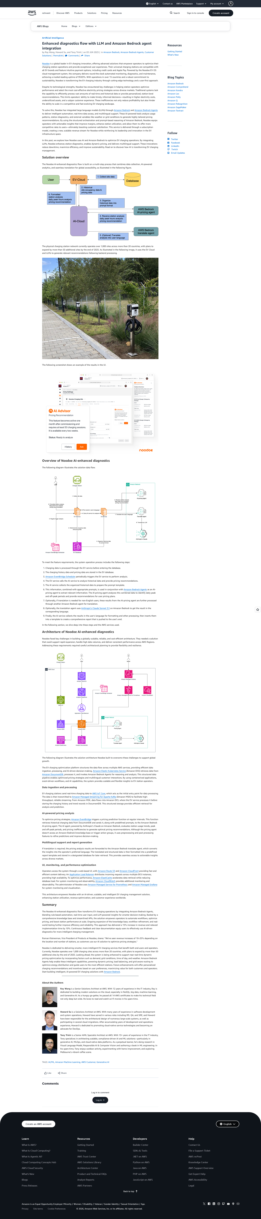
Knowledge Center (198, 1162)
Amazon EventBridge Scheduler (60, 576)
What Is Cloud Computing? (36, 1150)
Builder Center (140, 1144)
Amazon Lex (173, 93)
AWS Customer (88, 1062)
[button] (63, 13)
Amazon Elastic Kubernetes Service (109, 771)
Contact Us (194, 1144)
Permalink (58, 55)
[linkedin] (214, 1204)
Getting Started (175, 51)
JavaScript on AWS (143, 1179)
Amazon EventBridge (81, 819)
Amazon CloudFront (129, 871)
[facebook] (209, 1204)
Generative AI (103, 1062)
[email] (238, 1204)
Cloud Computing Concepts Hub (39, 1162)
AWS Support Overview (200, 1168)
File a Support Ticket (199, 1150)
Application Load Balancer (81, 874)
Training (81, 1150)
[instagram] (219, 1204)
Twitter (174, 139)
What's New (173, 54)
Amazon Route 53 (106, 871)
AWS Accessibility (197, 1179)
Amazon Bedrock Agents (146, 110)
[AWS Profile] (230, 3)
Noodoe (46, 63)
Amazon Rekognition (177, 103)
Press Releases (29, 1185)
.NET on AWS (140, 1156)
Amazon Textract (175, 110)
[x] (204, 1204)
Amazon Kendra (175, 90)
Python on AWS (141, 1162)
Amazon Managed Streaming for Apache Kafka (94, 796)
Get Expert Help (196, 1173)
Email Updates (177, 152)
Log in (99, 1100)
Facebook (175, 142)
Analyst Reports (85, 1179)
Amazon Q (173, 100)
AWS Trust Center (86, 1156)
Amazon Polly (174, 97)
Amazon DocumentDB (52, 774)
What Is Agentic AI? (32, 1156)
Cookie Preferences (57, 1208)
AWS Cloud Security (32, 1168)
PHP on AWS (140, 1173)
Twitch (174, 149)
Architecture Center (87, 1168)
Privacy (25, 1208)
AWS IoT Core (98, 793)
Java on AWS (140, 1168)
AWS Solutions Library (89, 1162)
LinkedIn (174, 146)
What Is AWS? (29, 1144)
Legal (191, 1185)
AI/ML (51, 1062)
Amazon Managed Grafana (144, 884)
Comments (73, 55)
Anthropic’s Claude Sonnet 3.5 (95, 608)
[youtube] (228, 1204)
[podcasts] (233, 1204)
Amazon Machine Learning (67, 1062)
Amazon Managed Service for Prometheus (107, 884)
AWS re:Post (195, 1156)
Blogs (25, 1179)
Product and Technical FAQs (92, 1173)
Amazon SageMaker (177, 107)
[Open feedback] (257, 609)
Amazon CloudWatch (105, 881)
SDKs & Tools (140, 1150)
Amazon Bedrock (122, 110)
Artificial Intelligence (53, 37)
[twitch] (223, 1204)
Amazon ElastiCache (102, 877)
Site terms (38, 1208)
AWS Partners (84, 1185)
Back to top (128, 1191)
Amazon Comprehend (178, 87)
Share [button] (87, 55)
